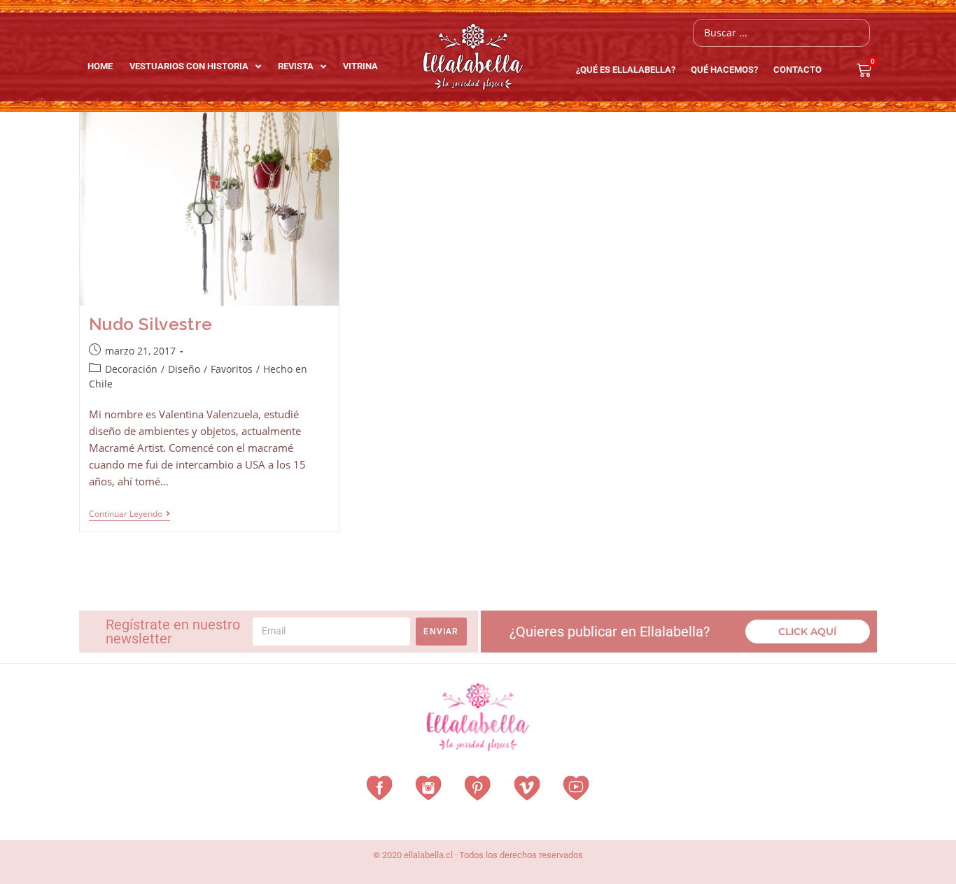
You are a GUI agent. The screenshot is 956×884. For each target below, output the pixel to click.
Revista (296, 66)
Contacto (797, 69)
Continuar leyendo (129, 514)
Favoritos (232, 369)
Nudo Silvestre (151, 324)
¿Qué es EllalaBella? (625, 69)
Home (100, 66)
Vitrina (360, 66)
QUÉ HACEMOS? (724, 69)
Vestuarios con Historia (188, 66)
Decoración (131, 369)
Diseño (184, 369)
